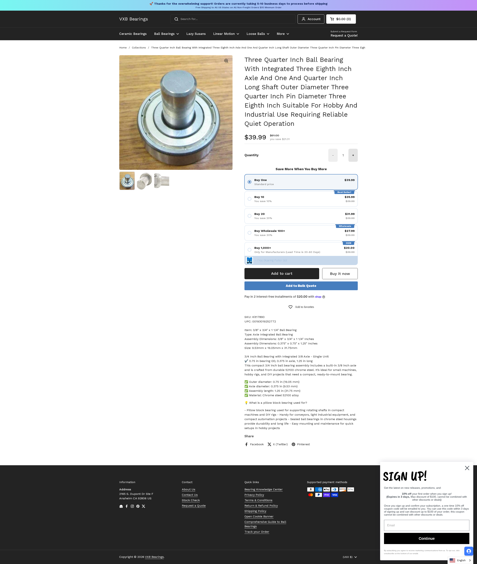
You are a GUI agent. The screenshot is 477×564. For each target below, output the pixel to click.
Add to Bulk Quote (301, 286)
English (461, 560)
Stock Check (191, 500)
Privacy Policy (254, 495)
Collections (139, 47)
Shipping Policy (255, 511)
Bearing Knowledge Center (263, 489)
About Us (188, 489)
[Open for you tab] (468, 551)
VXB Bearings (133, 19)
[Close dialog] (467, 468)
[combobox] (233, 19)
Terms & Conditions (258, 500)
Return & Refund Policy (261, 505)
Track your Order (256, 531)
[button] (341, 19)
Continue (427, 538)
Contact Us (190, 495)
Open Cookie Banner (259, 516)
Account (314, 19)
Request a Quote (194, 505)
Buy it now (340, 273)
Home (123, 47)
